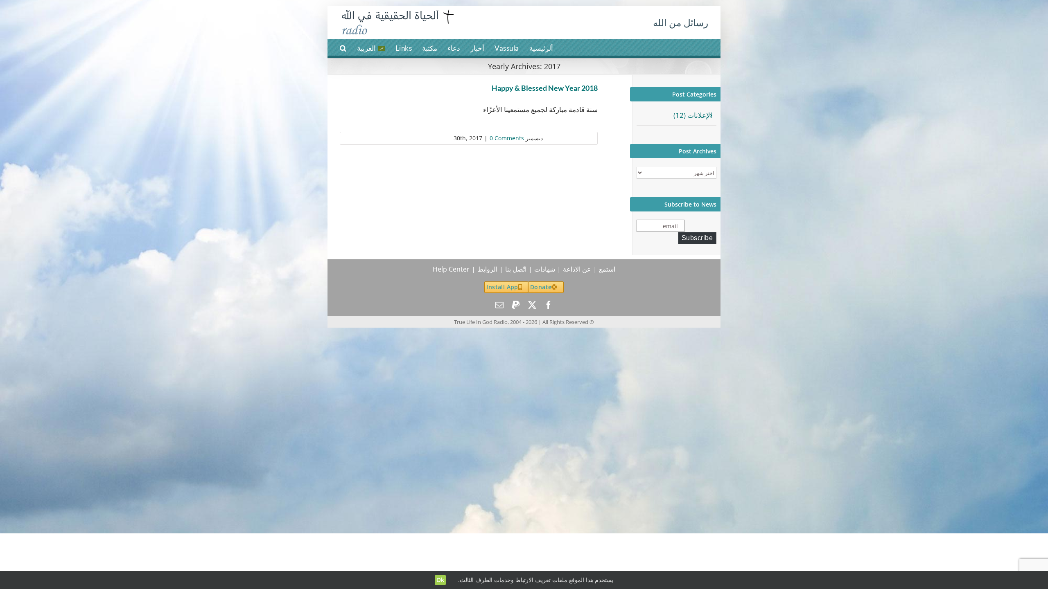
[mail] (499, 305)
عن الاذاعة (577, 269)
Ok (440, 580)
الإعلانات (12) (692, 115)
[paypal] (516, 305)
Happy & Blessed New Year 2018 (545, 87)
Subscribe (697, 237)
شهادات (544, 269)
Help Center (451, 269)
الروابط (487, 269)
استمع (607, 269)
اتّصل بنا (515, 269)
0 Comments (507, 138)
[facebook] (548, 305)
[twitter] (532, 305)
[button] (343, 47)
